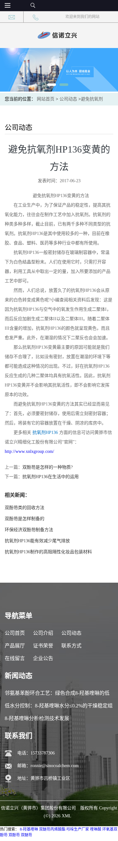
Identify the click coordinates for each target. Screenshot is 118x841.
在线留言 (15, 658)
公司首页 (15, 633)
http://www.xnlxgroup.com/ (29, 451)
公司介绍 (43, 633)
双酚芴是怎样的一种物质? (47, 467)
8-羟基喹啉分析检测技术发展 (37, 718)
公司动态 (68, 99)
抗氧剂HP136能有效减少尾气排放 (37, 540)
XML (66, 816)
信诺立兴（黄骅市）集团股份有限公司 (38, 808)
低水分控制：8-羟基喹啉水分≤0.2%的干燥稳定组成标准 (59, 707)
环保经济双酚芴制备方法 (29, 529)
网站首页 (45, 99)
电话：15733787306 (36, 753)
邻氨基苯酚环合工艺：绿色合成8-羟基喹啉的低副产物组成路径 (57, 695)
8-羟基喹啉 (29, 829)
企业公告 (43, 658)
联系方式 (71, 645)
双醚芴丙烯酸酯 (52, 829)
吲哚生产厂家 (77, 829)
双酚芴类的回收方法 (24, 507)
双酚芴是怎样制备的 (24, 518)
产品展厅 (15, 645)
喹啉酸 (95, 829)
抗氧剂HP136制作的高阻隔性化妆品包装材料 (48, 552)
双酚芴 (14, 835)
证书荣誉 (43, 645)
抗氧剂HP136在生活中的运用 (50, 476)
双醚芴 (26, 835)
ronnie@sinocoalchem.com (55, 765)
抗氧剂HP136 (45, 432)
